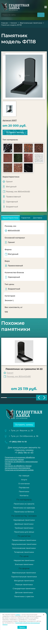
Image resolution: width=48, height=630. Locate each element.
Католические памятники (24, 548)
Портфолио (24, 487)
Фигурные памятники (24, 580)
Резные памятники (24, 584)
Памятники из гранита (24, 504)
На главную (24, 476)
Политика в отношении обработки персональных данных (20, 458)
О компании (24, 483)
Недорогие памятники (24, 560)
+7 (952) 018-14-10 (18, 442)
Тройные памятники (24, 528)
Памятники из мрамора (24, 508)
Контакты (24, 495)
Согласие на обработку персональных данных (21, 463)
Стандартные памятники (24, 588)
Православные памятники (24, 540)
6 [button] (33, 397)
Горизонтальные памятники (24, 576)
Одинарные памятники (24, 520)
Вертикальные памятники (24, 573)
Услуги (24, 479)
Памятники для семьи (24, 532)
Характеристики (10, 218)
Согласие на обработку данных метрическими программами (18, 467)
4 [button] (21, 397)
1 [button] (4, 397)
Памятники (24, 491)
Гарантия (25, 218)
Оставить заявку (15, 132)
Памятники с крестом (24, 596)
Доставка (37, 218)
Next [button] (44, 397)
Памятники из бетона (24, 512)
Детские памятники (24, 592)
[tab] (10, 217)
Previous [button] (39, 397)
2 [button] (10, 397)
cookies (17, 615)
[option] (24, 76)
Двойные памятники (24, 524)
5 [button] (27, 397)
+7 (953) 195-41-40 (24, 452)
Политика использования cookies (19, 470)
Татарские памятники (24, 552)
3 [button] (15, 397)
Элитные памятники (24, 564)
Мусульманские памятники (24, 544)
